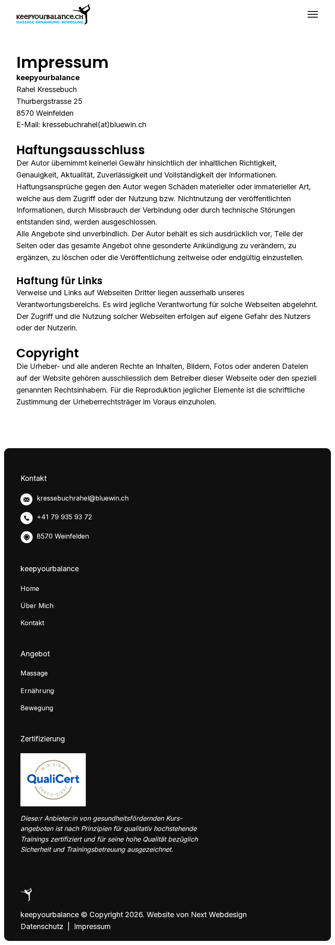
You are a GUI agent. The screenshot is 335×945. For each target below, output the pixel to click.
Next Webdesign (219, 914)
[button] (313, 14)
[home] (53, 14)
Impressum (92, 926)
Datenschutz (41, 926)
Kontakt (32, 623)
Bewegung (36, 708)
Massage (34, 673)
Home (29, 588)
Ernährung (37, 691)
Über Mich (37, 606)
